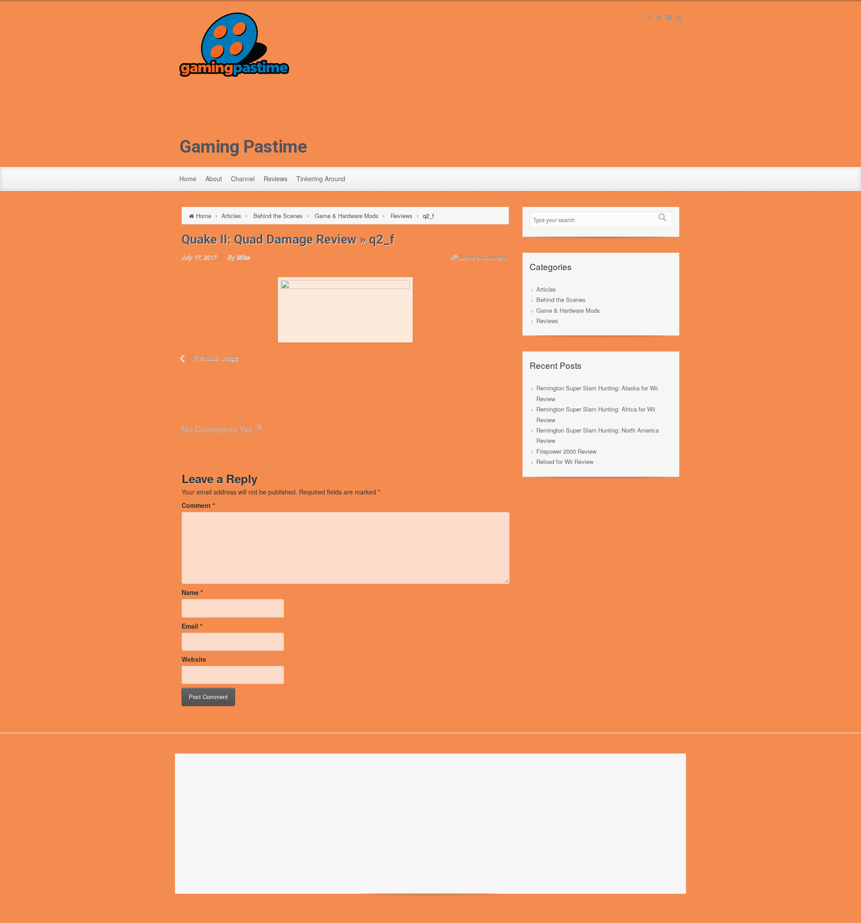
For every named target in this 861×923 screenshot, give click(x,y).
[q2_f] (345, 309)
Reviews (275, 178)
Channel (243, 178)
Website (194, 659)
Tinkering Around (320, 178)
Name (192, 592)
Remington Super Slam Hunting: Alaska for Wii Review (597, 393)
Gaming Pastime (243, 146)
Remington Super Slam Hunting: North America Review (597, 435)
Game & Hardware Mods (346, 215)
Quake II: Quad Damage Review (269, 239)
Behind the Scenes (278, 215)
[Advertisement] (430, 139)
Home (187, 178)
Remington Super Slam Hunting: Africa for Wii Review (595, 414)
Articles (231, 215)
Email (192, 625)
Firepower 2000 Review (566, 451)
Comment (198, 505)
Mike (243, 257)
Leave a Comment (483, 257)
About (213, 178)
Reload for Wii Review (564, 461)
